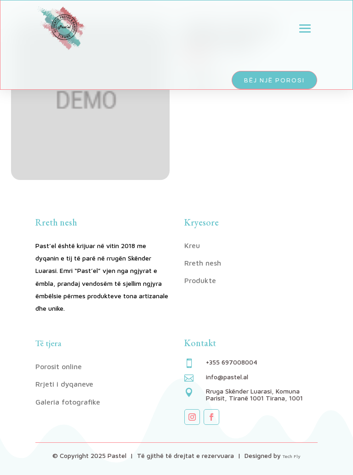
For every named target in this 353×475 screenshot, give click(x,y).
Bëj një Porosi (274, 80)
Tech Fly (292, 456)
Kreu (192, 245)
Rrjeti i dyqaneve (64, 384)
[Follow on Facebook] (211, 417)
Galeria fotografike (67, 402)
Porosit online (58, 366)
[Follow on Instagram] (192, 417)
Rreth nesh (202, 263)
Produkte (200, 280)
